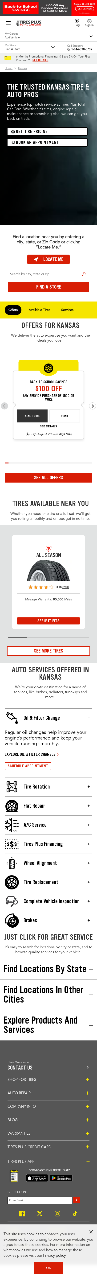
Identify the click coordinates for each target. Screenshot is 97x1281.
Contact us (20, 1067)
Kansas (22, 68)
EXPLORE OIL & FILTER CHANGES (30, 754)
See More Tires (48, 651)
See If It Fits (48, 621)
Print (65, 416)
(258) (65, 587)
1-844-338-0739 (81, 49)
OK (48, 1268)
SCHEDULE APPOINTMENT (28, 766)
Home (8, 68)
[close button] (91, 1231)
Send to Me (32, 416)
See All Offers (48, 477)
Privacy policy (54, 1256)
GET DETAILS (40, 60)
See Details (48, 426)
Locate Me (53, 259)
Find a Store (84, 274)
